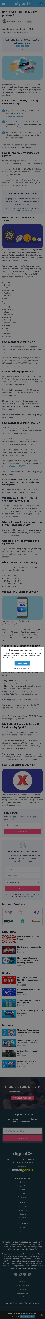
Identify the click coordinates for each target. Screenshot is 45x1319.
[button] (22, 668)
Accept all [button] (22, 663)
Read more (15, 658)
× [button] (41, 649)
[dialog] (22, 659)
